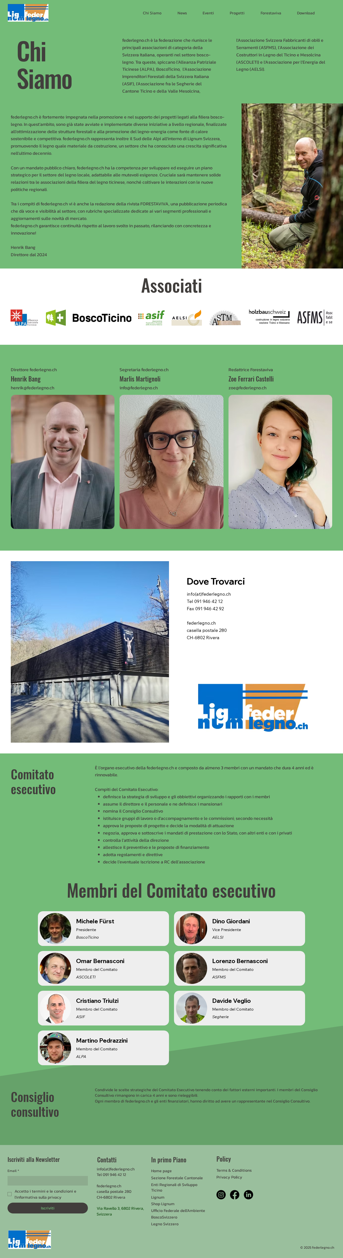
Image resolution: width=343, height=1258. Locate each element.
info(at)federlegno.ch (209, 594)
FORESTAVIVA (154, 203)
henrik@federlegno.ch (32, 387)
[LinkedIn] (248, 1194)
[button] (152, 13)
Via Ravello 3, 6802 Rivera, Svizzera (120, 1211)
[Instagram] (221, 1194)
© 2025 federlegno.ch (317, 1247)
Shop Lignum (163, 1204)
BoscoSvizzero (164, 1217)
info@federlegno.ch (139, 387)
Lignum (157, 1197)
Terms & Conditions (234, 1170)
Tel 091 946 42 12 (205, 601)
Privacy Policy (229, 1177)
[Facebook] (234, 1194)
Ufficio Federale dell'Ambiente (178, 1210)
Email (13, 1170)
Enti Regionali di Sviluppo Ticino (174, 1187)
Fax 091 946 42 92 (205, 609)
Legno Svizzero (165, 1224)
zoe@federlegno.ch (247, 387)
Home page (161, 1171)
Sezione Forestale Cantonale (177, 1178)
